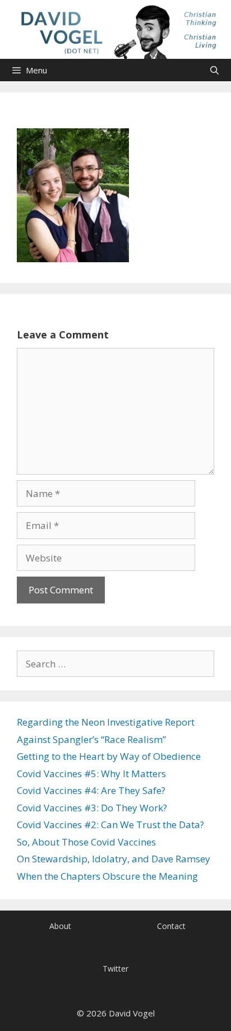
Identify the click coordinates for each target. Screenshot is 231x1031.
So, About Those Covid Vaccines (86, 841)
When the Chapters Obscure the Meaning (107, 876)
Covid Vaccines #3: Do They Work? (92, 807)
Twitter (115, 968)
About (60, 926)
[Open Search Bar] (214, 70)
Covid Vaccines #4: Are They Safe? (91, 790)
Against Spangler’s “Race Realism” (91, 739)
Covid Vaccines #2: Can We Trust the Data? (110, 824)
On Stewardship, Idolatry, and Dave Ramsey (113, 858)
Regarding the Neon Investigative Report (106, 722)
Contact (171, 926)
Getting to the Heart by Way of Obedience (109, 756)
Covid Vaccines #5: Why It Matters (91, 773)
